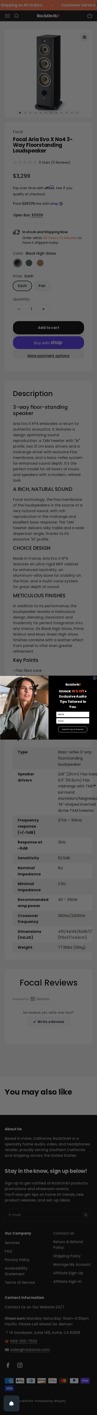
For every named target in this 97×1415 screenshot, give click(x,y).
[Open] (12, 1403)
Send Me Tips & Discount (73, 729)
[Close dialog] (94, 677)
